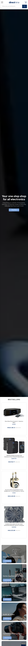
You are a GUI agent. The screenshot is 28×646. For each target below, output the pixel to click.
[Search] (24, 6)
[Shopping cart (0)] (25, 2)
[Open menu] (2, 2)
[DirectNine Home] (14, 2)
